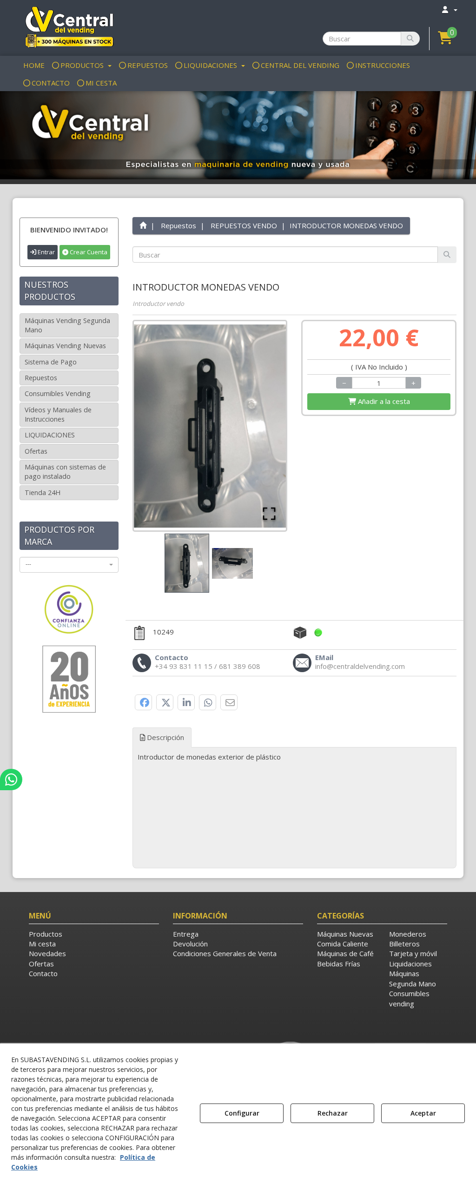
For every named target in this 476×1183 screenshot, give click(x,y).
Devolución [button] (190, 943)
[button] (69, 26)
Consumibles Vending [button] (58, 393)
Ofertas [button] (36, 451)
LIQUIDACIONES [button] (50, 434)
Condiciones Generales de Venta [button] (225, 953)
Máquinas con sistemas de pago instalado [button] (65, 472)
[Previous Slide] (154, 426)
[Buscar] (410, 39)
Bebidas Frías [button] (338, 963)
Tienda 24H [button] (42, 492)
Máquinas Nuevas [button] (345, 933)
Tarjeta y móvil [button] (413, 953)
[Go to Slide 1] (187, 563)
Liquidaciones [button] (410, 963)
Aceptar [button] (423, 1113)
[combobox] (69, 565)
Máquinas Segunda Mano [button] (412, 978)
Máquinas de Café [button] (345, 953)
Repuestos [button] (41, 377)
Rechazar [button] (332, 1113)
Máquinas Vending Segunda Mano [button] (67, 325)
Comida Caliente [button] (342, 943)
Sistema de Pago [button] (51, 361)
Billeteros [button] (404, 943)
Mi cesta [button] (42, 943)
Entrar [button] (45, 252)
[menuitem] (449, 9)
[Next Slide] (265, 426)
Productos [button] (45, 933)
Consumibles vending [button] (409, 998)
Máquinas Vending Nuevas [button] (65, 345)
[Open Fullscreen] (269, 513)
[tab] (295, 757)
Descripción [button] (164, 737)
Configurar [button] (242, 1113)
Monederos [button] (407, 933)
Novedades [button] (47, 953)
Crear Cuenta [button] (87, 252)
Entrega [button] (185, 933)
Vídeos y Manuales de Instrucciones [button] (58, 414)
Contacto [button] (43, 973)
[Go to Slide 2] (232, 563)
